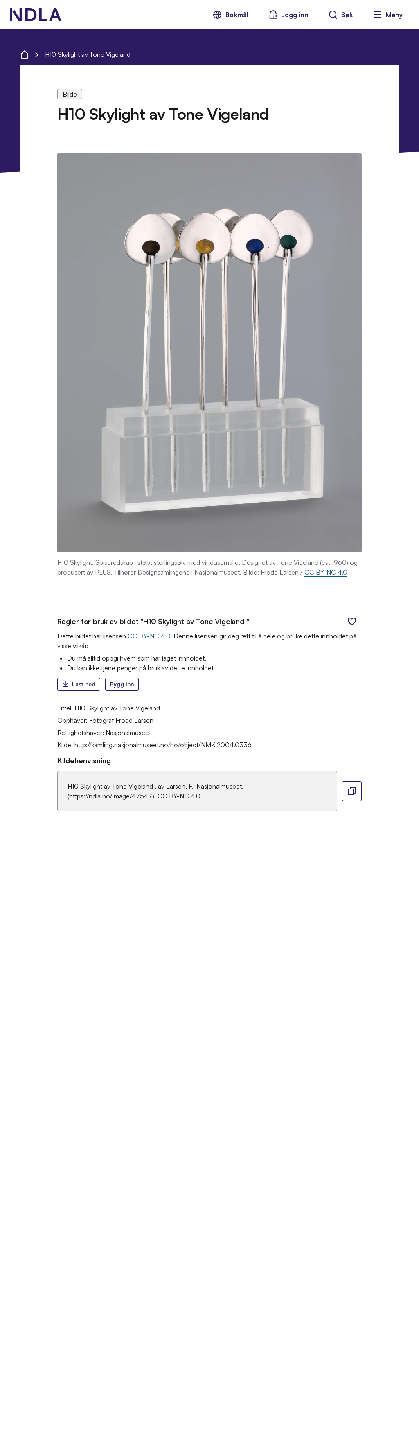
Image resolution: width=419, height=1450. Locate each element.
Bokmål (236, 15)
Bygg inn (122, 684)
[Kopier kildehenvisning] (352, 791)
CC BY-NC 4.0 (325, 572)
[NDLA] (35, 14)
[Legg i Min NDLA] (352, 621)
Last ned (83, 684)
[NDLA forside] (24, 54)
